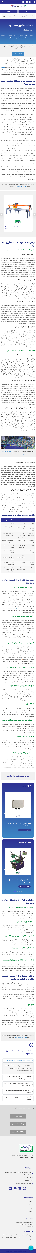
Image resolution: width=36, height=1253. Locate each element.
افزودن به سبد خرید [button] (24, 830)
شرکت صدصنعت (17, 1251)
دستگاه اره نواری (24, 842)
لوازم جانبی (26, 786)
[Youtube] (27, 2)
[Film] (30, 2)
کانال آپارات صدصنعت (21, 1037)
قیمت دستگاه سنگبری (20, 186)
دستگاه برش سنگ (24, 16)
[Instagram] (34, 2)
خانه (32, 16)
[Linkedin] (23, 2)
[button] (2, 2)
